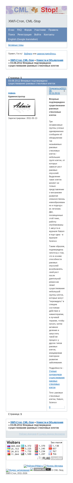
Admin (11, 93)
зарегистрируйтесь (46, 53)
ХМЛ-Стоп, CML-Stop (22, 60)
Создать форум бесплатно (51, 434)
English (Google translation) (23, 39)
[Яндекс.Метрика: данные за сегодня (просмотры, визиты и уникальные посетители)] (53, 466)
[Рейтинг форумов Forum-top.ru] (42, 470)
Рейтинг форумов (28, 434)
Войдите (28, 53)
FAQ (19, 30)
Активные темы (16, 45)
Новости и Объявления (49, 60)
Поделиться (55, 88)
